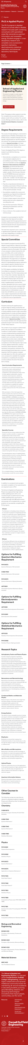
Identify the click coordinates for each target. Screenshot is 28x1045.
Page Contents (5, 63)
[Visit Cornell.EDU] (25, 7)
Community (21, 11)
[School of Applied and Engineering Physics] (17, 1023)
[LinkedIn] (5, 1016)
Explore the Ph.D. (8, 107)
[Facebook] (2, 1016)
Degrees (6, 17)
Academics (7, 11)
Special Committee (12, 143)
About (2, 11)
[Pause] (23, 1041)
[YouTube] (7, 1016)
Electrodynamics (14, 164)
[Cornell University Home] (3, 1023)
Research (14, 11)
